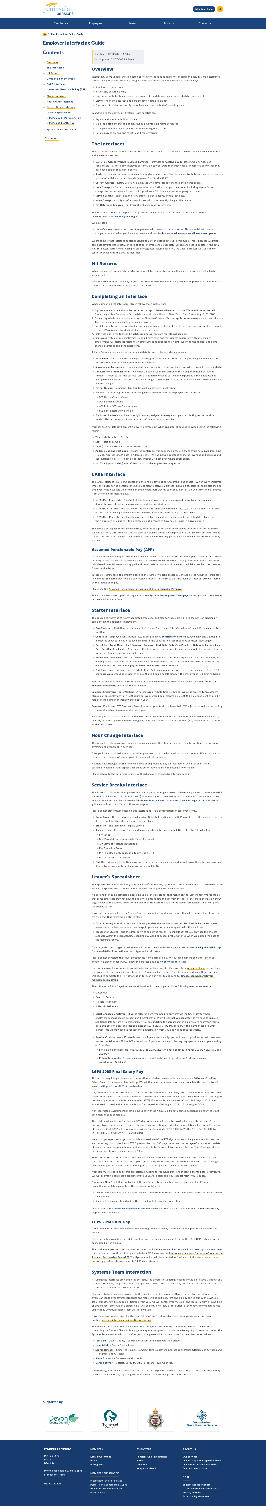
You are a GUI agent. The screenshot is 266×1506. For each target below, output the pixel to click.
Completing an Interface (61, 79)
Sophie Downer (104, 1350)
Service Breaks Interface (61, 107)
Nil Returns (53, 73)
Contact (204, 23)
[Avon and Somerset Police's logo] (155, 1419)
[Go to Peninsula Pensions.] (45, 34)
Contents (53, 138)
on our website (169, 962)
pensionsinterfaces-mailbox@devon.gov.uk (116, 216)
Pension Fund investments (152, 1457)
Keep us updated (146, 1468)
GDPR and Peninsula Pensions (200, 1488)
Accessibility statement (196, 1496)
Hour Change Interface (60, 102)
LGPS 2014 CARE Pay (61, 123)
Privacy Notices (192, 1492)
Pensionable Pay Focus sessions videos (136, 1208)
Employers (96, 23)
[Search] (220, 9)
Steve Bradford (104, 1358)
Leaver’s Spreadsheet (59, 112)
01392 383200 (52, 1483)
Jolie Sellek (102, 1345)
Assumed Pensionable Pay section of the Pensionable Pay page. (145, 589)
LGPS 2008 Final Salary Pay (65, 118)
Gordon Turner (104, 1363)
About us (189, 1449)
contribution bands (173, 636)
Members (60, 23)
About (168, 23)
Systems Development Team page (169, 595)
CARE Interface (56, 84)
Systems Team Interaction (62, 129)
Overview (52, 62)
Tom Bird (100, 1340)
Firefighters (97, 1464)
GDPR (186, 1477)
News (133, 23)
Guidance (142, 1464)
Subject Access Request (196, 1485)
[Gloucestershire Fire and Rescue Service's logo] (201, 1419)
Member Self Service (104, 1473)
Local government (100, 1457)
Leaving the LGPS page (208, 947)
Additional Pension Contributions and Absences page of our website (175, 800)
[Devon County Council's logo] (64, 1419)
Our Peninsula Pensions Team (200, 1464)
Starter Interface (56, 96)
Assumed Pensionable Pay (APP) (67, 89)
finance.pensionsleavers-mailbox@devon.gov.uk (188, 233)
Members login (204, 9)
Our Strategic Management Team (202, 1460)
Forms (140, 1460)
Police (93, 1460)
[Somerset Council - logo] (110, 1419)
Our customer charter (195, 1468)
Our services (190, 1457)
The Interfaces (55, 67)
